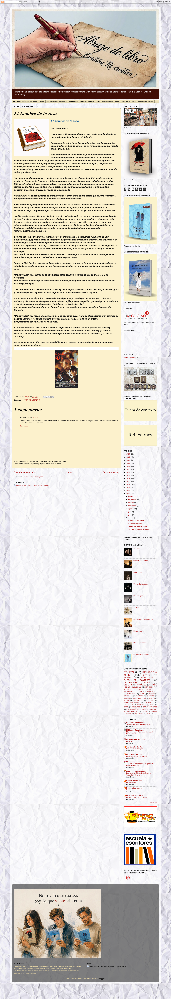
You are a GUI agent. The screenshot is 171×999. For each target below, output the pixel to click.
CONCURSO (136, 707)
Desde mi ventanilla (134, 788)
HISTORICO (26, 400)
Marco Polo (137, 572)
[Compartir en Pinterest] (53, 397)
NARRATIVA (150, 696)
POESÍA (146, 675)
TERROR (145, 711)
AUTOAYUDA (138, 700)
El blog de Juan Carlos (135, 730)
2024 (128, 460)
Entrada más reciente (24, 472)
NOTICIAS (149, 702)
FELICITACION (129, 694)
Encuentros (137, 631)
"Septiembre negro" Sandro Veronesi (138, 724)
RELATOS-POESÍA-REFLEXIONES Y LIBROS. (28, 101)
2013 (128, 494)
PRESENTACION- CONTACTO (57, 101)
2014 (128, 491)
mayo (130, 518)
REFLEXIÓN (135, 711)
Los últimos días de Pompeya (139, 530)
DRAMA (143, 694)
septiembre (132, 506)
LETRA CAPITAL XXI (134, 754)
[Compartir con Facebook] (51, 397)
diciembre (132, 496)
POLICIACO (148, 683)
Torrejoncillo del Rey (134, 747)
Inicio (69, 472)
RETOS (126, 700)
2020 (128, 472)
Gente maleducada (132, 790)
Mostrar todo (153, 802)
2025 (128, 457)
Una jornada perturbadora (143, 619)
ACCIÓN (152, 694)
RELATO (129, 672)
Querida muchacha (140, 643)
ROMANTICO (141, 705)
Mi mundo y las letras (134, 795)
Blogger (101, 979)
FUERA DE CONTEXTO (137, 680)
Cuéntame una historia (135, 723)
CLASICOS (139, 696)
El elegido (129, 741)
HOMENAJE (129, 713)
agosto (131, 509)
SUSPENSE (141, 685)
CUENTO (127, 698)
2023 (128, 463)
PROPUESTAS (128, 705)
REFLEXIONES (130, 683)
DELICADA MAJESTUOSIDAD (136, 756)
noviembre (132, 499)
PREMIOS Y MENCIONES (110, 101)
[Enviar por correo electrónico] (44, 397)
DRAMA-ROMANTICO (150, 707)
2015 (128, 488)
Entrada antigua (111, 472)
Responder (24, 426)
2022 (128, 466)
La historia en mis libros (136, 739)
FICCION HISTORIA (145, 689)
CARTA (126, 707)
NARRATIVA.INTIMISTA (131, 702)
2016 (128, 484)
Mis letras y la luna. (134, 762)
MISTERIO (36, 400)
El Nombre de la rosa (135, 524)
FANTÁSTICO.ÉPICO (132, 709)
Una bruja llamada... (140, 584)
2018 (128, 478)
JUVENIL (145, 709)
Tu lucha (136, 549)
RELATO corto (146, 678)
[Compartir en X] (49, 397)
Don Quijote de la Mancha (137, 527)
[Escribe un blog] (46, 397)
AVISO (152, 705)
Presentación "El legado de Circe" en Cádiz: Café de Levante (138, 774)
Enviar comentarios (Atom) (34, 477)
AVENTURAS (128, 696)
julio (130, 512)
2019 (128, 475)
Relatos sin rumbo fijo (141, 654)
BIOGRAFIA (153, 711)
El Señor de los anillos (136, 520)
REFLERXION (139, 713)
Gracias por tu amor (140, 560)
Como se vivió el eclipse (134, 749)
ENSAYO (152, 698)
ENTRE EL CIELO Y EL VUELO (137, 797)
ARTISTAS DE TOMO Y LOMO (90, 101)
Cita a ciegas (138, 596)
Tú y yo (136, 607)
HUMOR (150, 691)
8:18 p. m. (36, 417)
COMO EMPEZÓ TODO (128, 101)
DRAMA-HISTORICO (139, 698)
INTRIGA (127, 689)
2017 (128, 481)
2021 (128, 469)
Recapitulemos (131, 782)
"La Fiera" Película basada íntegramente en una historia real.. (140, 765)
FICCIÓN (151, 700)
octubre (131, 503)
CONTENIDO (73, 101)
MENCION (149, 687)
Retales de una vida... (134, 780)
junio (130, 515)
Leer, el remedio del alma (136, 771)
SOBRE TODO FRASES (145, 101)
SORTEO (148, 713)
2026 (128, 454)
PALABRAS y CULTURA (133, 691)
